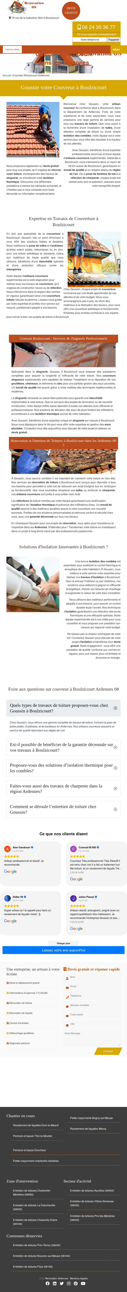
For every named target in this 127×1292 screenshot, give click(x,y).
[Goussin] (32, 6)
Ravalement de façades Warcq (88, 1129)
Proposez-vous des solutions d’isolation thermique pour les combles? (61, 768)
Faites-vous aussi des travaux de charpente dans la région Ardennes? (56, 788)
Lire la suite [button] (77, 872)
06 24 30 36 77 (98, 26)
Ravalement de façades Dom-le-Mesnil (36, 1125)
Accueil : (7, 75)
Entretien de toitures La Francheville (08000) (34, 1207)
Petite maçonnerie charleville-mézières (36, 1161)
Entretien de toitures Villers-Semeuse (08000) (92, 1203)
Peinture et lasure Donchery (29, 1150)
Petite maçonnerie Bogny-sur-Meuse (91, 1118)
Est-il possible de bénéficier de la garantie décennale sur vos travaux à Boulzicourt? (61, 747)
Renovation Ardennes (57, 1278)
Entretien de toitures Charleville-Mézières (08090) (32, 1192)
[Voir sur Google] (7, 849)
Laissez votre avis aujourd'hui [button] (63, 950)
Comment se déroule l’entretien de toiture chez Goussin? (53, 809)
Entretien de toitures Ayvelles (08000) (92, 1190)
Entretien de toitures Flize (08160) (33, 1266)
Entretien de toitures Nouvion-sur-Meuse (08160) (41, 1256)
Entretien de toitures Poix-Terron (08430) (36, 1245)
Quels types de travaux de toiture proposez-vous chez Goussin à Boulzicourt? (59, 708)
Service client (12, 49)
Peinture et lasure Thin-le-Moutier (32, 1136)
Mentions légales (79, 1278)
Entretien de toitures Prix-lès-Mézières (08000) (92, 1218)
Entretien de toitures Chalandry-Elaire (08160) (35, 1222)
